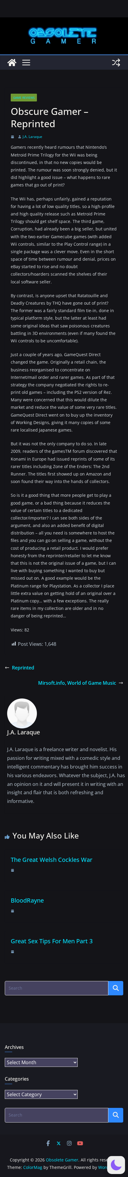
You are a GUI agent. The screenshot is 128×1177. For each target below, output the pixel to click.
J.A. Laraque (32, 136)
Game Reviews (24, 97)
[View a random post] (116, 62)
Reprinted (23, 667)
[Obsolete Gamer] (12, 62)
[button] (116, 1165)
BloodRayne (27, 900)
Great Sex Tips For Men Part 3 (52, 941)
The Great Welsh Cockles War (51, 860)
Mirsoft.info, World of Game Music (77, 683)
